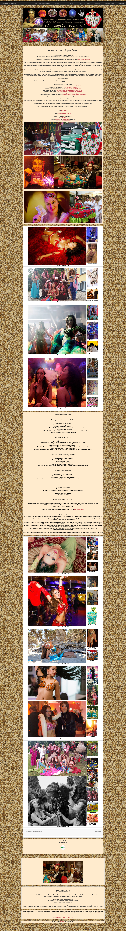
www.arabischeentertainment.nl (58, 96)
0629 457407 (58, 112)
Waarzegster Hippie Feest (8, 3)
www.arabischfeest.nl (85, 96)
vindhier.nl (63, 844)
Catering (80, 3)
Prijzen (88, 3)
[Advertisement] (63, 927)
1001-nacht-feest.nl (79, 509)
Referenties (97, 3)
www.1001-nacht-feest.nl (84, 59)
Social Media (63, 840)
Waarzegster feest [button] (109, 3)
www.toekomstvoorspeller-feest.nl (73, 85)
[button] (34, 832)
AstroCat (62, 921)
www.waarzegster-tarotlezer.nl (73, 88)
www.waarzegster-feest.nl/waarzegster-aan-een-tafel (70, 90)
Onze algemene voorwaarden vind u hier (63, 917)
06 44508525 (66, 119)
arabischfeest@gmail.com (64, 113)
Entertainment (70, 3)
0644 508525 (66, 112)
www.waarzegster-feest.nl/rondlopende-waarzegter (69, 91)
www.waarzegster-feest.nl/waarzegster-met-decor (72, 93)
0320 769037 (64, 110)
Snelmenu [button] (120, 3)
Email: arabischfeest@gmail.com (42, 3)
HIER (98, 913)
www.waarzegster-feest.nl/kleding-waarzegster (74, 94)
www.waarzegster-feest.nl (70, 87)
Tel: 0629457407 (58, 3)
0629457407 (58, 119)
